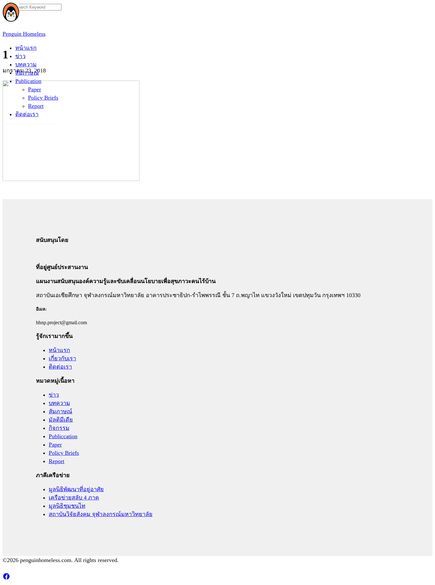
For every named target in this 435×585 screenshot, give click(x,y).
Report (36, 106)
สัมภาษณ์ (27, 73)
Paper (34, 89)
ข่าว (20, 56)
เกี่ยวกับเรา (62, 358)
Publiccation (63, 436)
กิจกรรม (59, 428)
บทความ (26, 64)
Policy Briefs (43, 97)
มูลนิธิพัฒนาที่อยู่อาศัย (76, 489)
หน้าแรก (26, 48)
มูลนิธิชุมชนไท (67, 506)
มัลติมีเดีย (61, 419)
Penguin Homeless (24, 34)
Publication (28, 81)
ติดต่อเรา (27, 114)
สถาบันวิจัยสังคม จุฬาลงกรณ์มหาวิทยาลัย (101, 514)
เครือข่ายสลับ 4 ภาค (74, 497)
